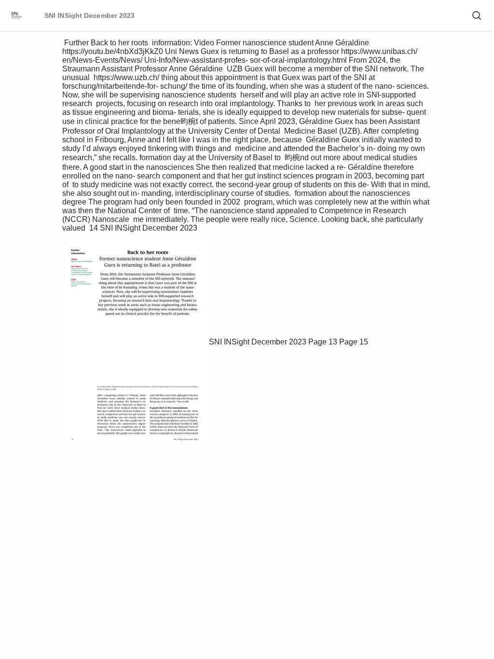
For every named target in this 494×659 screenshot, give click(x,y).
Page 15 (353, 342)
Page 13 (322, 342)
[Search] (476, 15)
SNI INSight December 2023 (257, 342)
